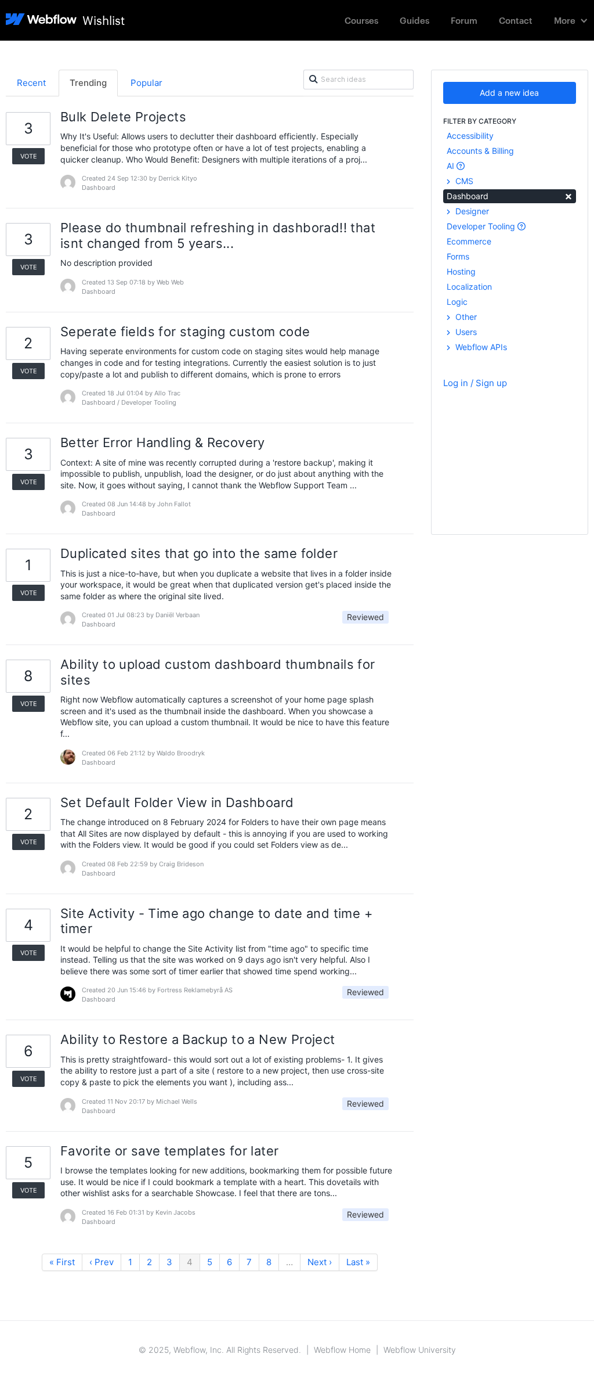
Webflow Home (342, 1350)
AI (452, 166)
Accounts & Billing (480, 151)
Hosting (461, 271)
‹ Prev (101, 1262)
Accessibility (470, 136)
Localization (469, 286)
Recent (31, 82)
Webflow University (419, 1350)
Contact (516, 20)
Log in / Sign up (475, 382)
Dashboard (510, 195)
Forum (464, 20)
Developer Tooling (482, 226)
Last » (358, 1262)
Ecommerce (469, 241)
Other (465, 317)
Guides (414, 20)
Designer (471, 211)
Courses (361, 20)
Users (465, 332)
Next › (319, 1262)
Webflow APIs (480, 347)
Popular (146, 82)
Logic (457, 302)
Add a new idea (509, 93)
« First (62, 1262)
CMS (463, 181)
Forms (458, 256)
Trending (88, 82)
